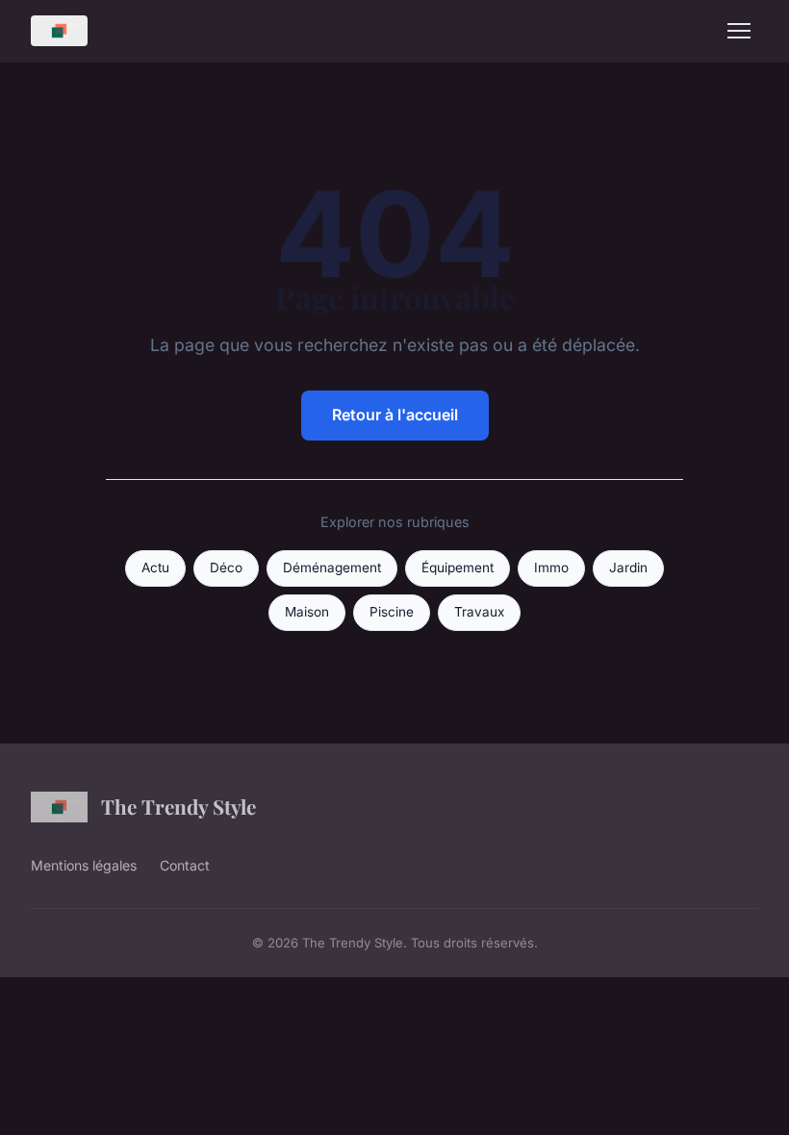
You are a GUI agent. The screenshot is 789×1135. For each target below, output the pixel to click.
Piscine (391, 611)
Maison (307, 611)
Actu (155, 567)
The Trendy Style (178, 806)
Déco (226, 567)
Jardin (628, 567)
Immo (551, 567)
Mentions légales (84, 865)
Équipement (457, 567)
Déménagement (332, 567)
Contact (185, 865)
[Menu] (739, 30)
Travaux (479, 611)
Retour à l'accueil (395, 414)
